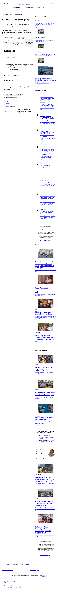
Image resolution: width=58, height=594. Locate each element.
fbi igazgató (40, 451)
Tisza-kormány (43, 94)
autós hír (37, 498)
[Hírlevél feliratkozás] (31, 99)
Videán (22, 104)
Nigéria (36, 364)
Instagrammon (17, 104)
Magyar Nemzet (8, 14)
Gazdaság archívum (18, 14)
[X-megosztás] (34, 38)
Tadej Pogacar (38, 474)
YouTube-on (8, 106)
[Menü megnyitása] (53, 4)
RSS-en (13, 106)
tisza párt (42, 178)
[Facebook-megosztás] (36, 38)
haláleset (42, 113)
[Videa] (26, 103)
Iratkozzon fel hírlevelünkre (11, 100)
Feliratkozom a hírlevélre (29, 43)
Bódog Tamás (38, 20)
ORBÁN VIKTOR (17, 7)
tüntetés (36, 258)
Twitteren (7, 103)
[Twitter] (31, 101)
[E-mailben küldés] (31, 38)
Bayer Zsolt (38, 449)
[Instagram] (28, 101)
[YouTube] (28, 103)
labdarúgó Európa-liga (40, 37)
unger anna (42, 194)
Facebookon (17, 101)
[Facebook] (26, 101)
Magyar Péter (37, 332)
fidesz (36, 309)
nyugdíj (41, 129)
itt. (17, 44)
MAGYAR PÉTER (29, 7)
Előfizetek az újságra (34, 570)
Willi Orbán (37, 523)
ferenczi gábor (38, 51)
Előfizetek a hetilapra (45, 240)
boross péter (42, 163)
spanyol (36, 389)
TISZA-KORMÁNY (40, 7)
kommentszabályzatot (11, 69)
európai (36, 413)
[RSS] (31, 103)
